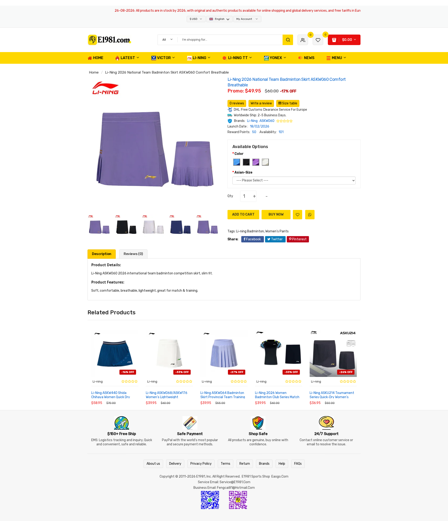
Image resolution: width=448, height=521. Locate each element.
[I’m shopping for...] (288, 40)
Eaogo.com (279, 476)
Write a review (261, 103)
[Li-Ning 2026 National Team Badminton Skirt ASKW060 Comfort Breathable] (99, 226)
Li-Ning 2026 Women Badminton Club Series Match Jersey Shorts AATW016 (277, 395)
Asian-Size (243, 172)
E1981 (200, 476)
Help (282, 464)
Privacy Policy (201, 464)
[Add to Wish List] (297, 214)
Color (239, 154)
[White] (265, 162)
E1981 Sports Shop (256, 476)
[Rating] (284, 121)
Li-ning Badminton (250, 231)
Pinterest (299, 239)
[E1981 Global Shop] (119, 40)
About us (153, 464)
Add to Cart (243, 214)
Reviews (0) (133, 254)
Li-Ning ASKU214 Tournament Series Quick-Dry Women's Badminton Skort (332, 395)
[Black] (246, 162)
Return (244, 464)
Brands (264, 464)
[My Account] (303, 40)
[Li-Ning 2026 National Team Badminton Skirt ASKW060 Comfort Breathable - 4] (180, 226)
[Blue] (236, 162)
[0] (318, 40)
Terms (225, 464)
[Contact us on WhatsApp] (210, 500)
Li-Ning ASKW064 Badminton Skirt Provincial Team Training (222, 395)
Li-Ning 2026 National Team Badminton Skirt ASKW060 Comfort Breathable (167, 72)
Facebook (253, 239)
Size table (289, 103)
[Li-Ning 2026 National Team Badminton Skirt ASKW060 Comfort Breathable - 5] (207, 226)
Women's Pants (277, 231)
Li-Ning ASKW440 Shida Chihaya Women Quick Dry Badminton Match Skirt (110, 395)
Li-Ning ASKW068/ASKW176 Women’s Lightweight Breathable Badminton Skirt (167, 395)
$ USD (194, 19)
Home (94, 72)
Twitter (276, 239)
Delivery (175, 464)
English (219, 19)
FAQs (298, 464)
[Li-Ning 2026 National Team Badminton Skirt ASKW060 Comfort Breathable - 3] (153, 226)
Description (101, 254)
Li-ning (98, 381)
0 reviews (237, 103)
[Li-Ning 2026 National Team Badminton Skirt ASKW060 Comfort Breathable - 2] (126, 226)
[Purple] (255, 162)
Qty (230, 196)
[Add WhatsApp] (310, 214)
